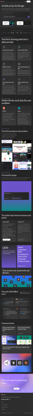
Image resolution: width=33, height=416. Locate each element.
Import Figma (7, 16)
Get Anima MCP (6, 239)
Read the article (5, 333)
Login (25, 1)
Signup (28, 1)
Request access (21, 239)
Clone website (13, 16)
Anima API (20, 226)
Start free (16, 388)
